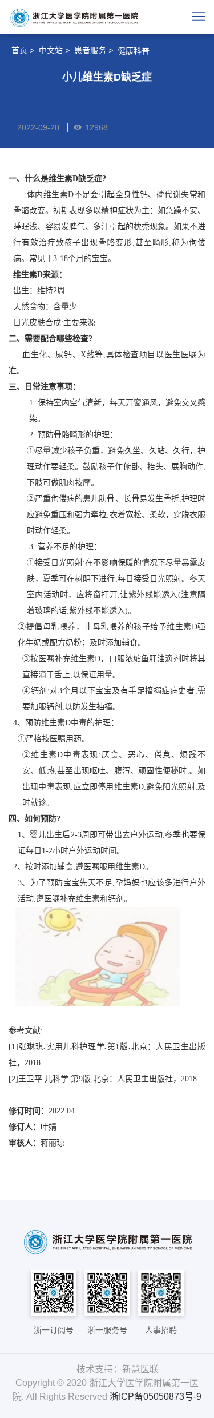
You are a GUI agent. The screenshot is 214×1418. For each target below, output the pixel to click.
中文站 (51, 50)
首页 (19, 50)
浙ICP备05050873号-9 (155, 1396)
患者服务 (90, 50)
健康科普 (134, 50)
